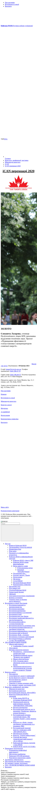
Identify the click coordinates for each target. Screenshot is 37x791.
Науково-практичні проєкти (19, 650)
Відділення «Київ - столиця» (19, 635)
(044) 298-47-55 (15, 371)
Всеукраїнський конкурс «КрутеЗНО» (22, 692)
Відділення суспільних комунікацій (21, 637)
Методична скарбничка (17, 754)
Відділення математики (17, 611)
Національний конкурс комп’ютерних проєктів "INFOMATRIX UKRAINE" (23, 704)
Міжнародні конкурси (8, 401)
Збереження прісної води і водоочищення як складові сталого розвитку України (22, 668)
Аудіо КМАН (18, 581)
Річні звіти (12, 551)
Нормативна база (15, 549)
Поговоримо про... (19, 573)
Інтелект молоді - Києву (21, 575)
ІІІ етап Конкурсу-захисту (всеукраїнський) (18, 680)
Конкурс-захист (6, 405)
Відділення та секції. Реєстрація (16, 603)
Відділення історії (15, 614)
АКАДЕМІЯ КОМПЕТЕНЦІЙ (16, 642)
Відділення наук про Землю (18, 616)
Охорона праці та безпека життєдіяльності (18, 600)
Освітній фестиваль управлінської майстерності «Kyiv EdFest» (22, 739)
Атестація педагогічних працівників (22, 596)
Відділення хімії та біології (18, 633)
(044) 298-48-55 (15, 375)
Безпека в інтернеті (16, 598)
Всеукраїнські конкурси (17, 691)
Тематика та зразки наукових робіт (21, 683)
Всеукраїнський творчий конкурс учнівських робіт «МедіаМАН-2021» (22, 730)
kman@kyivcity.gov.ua (13, 369)
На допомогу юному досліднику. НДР (22, 685)
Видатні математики (20, 707)
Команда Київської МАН (18, 545)
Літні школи (13, 648)
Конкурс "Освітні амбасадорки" (24, 735)
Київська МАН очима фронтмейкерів (20, 563)
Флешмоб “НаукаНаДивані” (23, 570)
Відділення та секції (12, 4)
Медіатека (4, 408)
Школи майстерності (16, 644)
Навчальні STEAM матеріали (19, 756)
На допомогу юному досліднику (16, 763)
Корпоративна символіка (9, 419)
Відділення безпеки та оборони (20, 638)
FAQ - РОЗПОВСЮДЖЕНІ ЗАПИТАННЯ (20, 765)
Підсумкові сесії (14, 588)
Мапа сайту (5, 507)
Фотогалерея (5, 415)
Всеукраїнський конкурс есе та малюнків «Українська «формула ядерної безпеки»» (24, 711)
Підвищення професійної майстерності (18, 751)
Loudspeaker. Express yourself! (23, 646)
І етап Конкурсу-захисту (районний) (22, 676)
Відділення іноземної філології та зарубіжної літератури (20, 628)
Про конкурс (13, 674)
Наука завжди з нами (20, 566)
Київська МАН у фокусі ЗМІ (23, 560)
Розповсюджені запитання (10, 511)
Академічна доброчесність (14, 759)
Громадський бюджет (16, 592)
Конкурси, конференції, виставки (16, 687)
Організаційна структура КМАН (20, 547)
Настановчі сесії (14, 586)
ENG (6, 139)
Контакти (8, 6)
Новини (3, 394)
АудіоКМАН (5, 412)
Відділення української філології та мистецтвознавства (21, 619)
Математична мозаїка (20, 733)
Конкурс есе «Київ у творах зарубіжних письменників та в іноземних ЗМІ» (24, 724)
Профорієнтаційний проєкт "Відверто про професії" (22, 656)
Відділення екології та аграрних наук (22, 625)
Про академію (10, 2)
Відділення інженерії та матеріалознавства (17, 606)
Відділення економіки (16, 609)
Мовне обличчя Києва (21, 659)
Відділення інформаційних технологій (22, 631)
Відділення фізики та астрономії (20, 612)
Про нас (8, 544)
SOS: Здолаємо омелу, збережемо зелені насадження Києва (23, 663)
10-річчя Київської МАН (17, 590)
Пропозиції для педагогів (14, 748)
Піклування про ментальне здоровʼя (17, 761)
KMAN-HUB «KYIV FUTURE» (24, 746)
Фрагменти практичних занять (20, 758)
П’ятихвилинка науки (25, 568)
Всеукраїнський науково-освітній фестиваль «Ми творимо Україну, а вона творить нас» (24, 717)
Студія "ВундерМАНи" (17, 640)
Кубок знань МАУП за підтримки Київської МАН (22, 699)
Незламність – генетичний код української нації (24, 652)
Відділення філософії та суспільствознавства (17, 623)
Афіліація (12, 594)
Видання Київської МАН (22, 583)
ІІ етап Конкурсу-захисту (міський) (21, 678)
